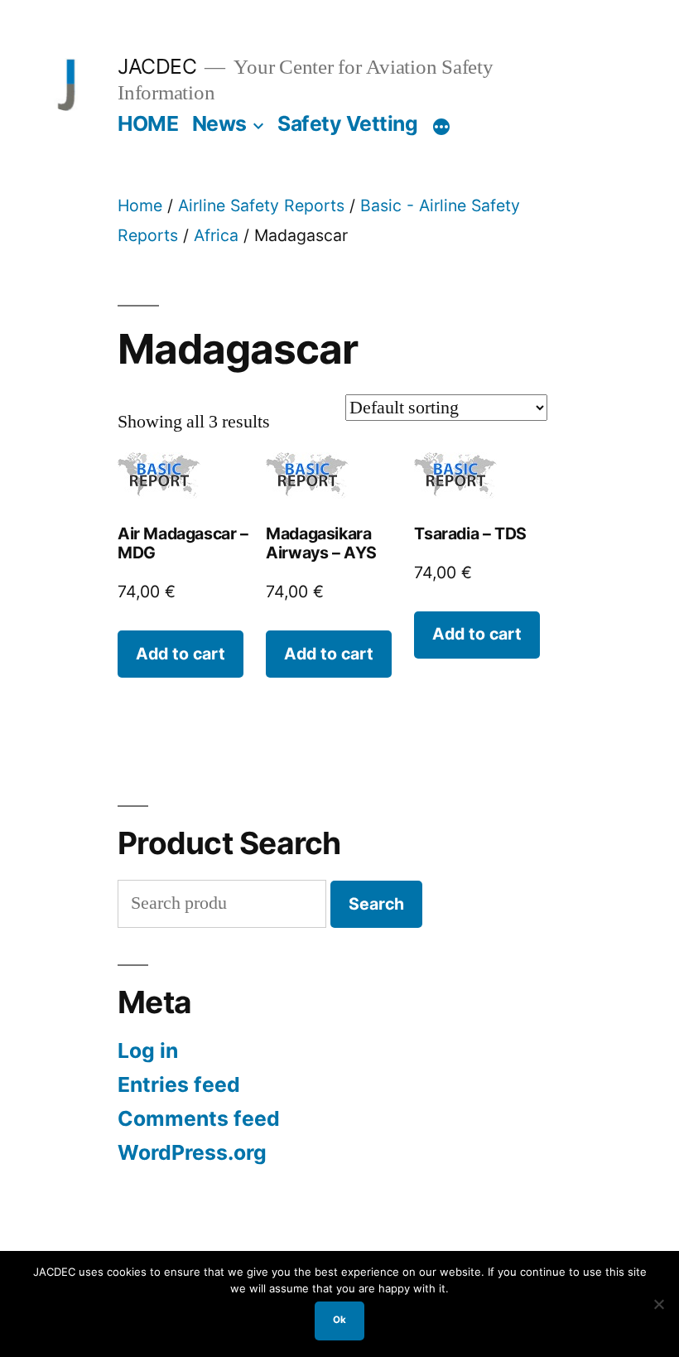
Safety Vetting (347, 123)
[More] (441, 127)
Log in (148, 1050)
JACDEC (157, 66)
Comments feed (199, 1118)
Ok (339, 1320)
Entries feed (179, 1084)
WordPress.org (192, 1152)
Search (376, 904)
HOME (148, 123)
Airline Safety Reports (261, 205)
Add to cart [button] (180, 654)
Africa (216, 235)
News (219, 123)
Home (140, 205)
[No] (658, 1304)
